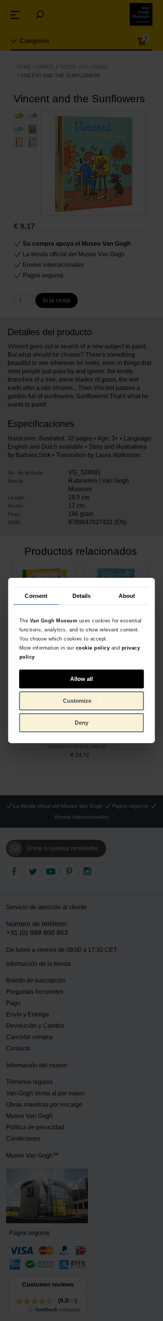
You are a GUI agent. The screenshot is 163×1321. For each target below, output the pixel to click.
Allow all (81, 679)
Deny (81, 722)
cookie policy (93, 648)
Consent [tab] (36, 595)
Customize (77, 700)
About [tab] (127, 595)
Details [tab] (81, 595)
